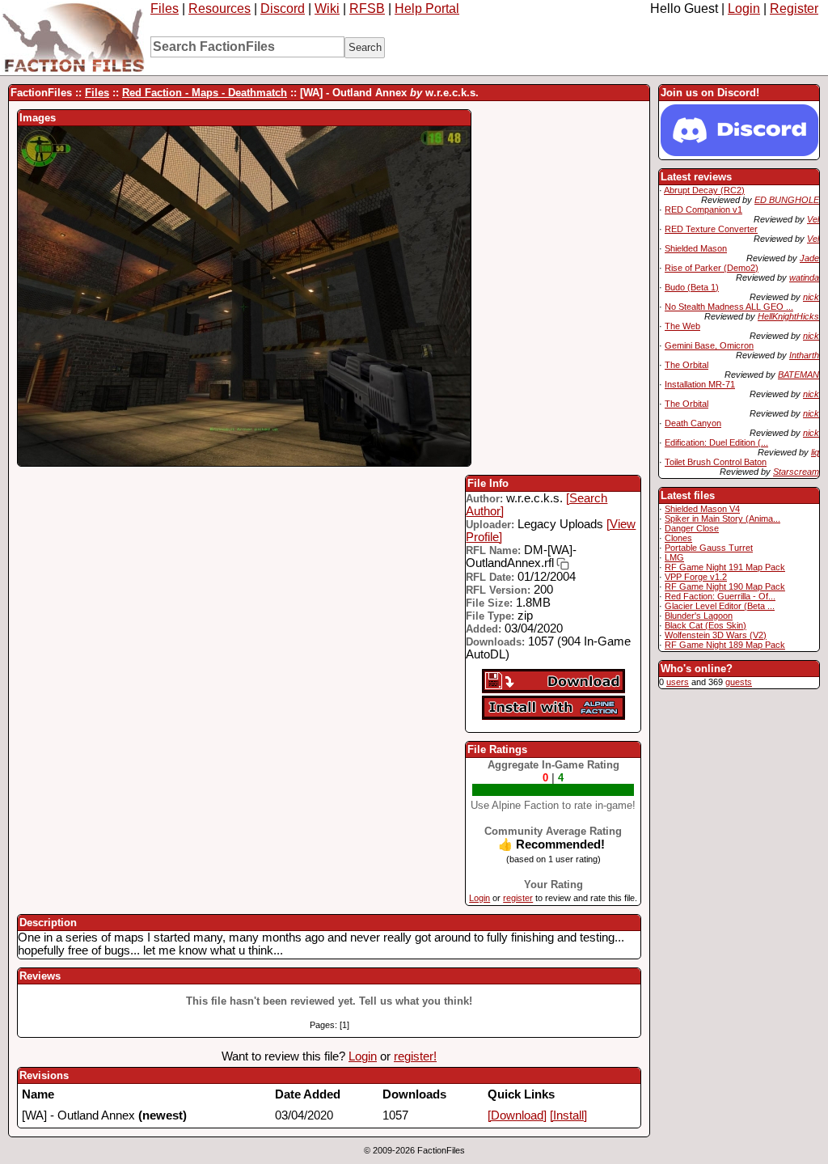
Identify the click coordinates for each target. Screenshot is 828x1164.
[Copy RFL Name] (561, 563)
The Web (682, 326)
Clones (678, 538)
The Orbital (686, 365)
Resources (219, 8)
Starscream (796, 471)
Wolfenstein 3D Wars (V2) (716, 635)
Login (744, 8)
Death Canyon (693, 423)
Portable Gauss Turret (709, 547)
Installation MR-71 (700, 384)
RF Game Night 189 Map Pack (725, 645)
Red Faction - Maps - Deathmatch (204, 93)
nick (811, 297)
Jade (809, 258)
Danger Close (692, 528)
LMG (674, 557)
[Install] (568, 1115)
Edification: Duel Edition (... (716, 442)
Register (794, 8)
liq (815, 452)
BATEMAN (798, 374)
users (677, 682)
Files (164, 8)
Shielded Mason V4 (702, 509)
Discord (282, 8)
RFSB (367, 8)
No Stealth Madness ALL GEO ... (729, 306)
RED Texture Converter (711, 229)
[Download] (517, 1115)
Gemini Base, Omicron (709, 345)
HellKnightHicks (788, 316)
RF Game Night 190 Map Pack (725, 586)
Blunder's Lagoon (699, 615)
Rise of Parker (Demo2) (711, 268)
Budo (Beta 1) (692, 287)
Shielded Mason (696, 248)
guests (738, 682)
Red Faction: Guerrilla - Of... (720, 596)
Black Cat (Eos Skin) (705, 625)
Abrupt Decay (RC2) (704, 190)
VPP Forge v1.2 (696, 577)
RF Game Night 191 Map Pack (725, 567)
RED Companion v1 (703, 209)
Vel (813, 219)
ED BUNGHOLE (786, 200)
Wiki (327, 8)
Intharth (804, 355)
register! (415, 1056)
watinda (804, 277)
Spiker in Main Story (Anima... (722, 518)
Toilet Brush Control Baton (716, 462)
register (518, 898)
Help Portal (427, 8)
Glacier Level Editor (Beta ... (720, 606)
